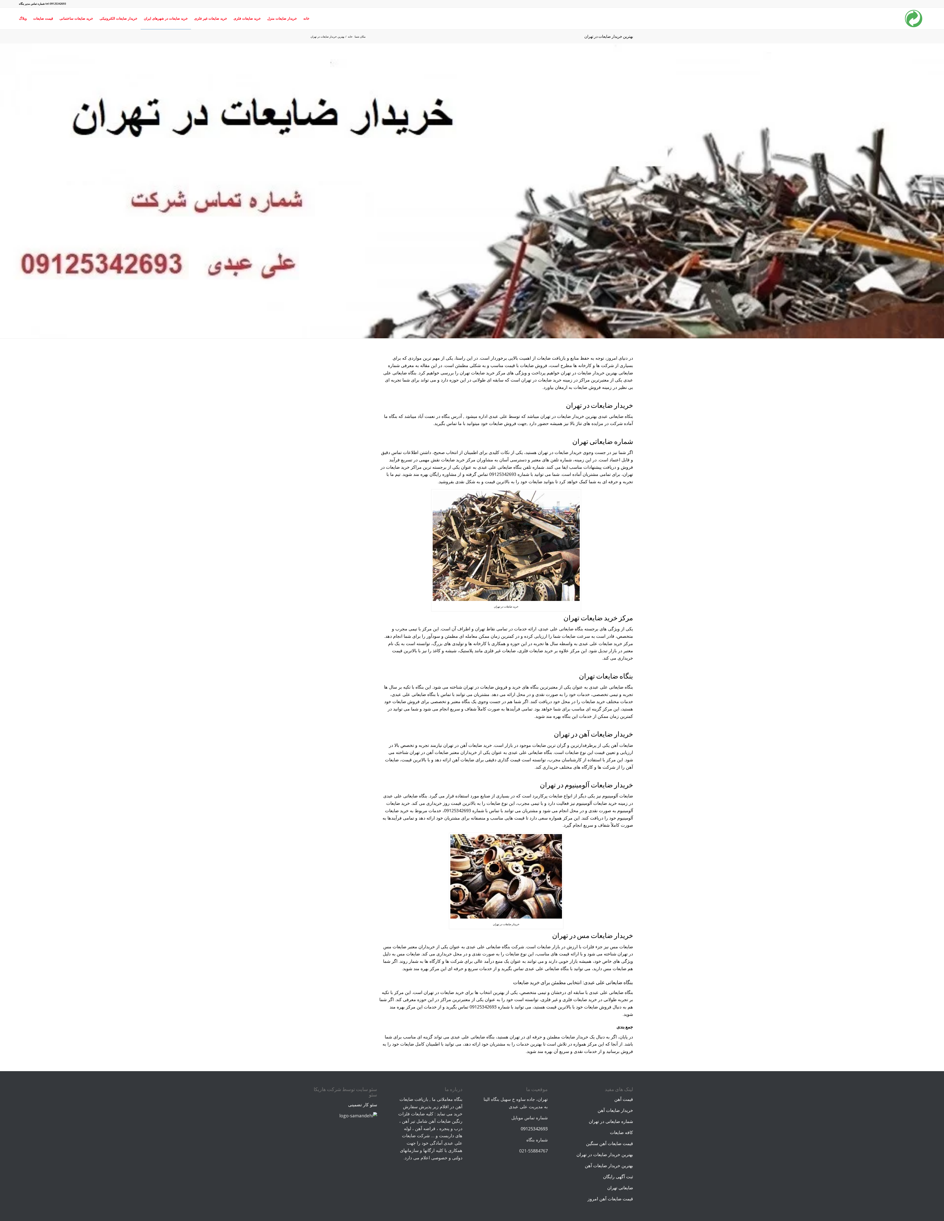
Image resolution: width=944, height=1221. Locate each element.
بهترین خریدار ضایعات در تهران (608, 36)
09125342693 (534, 1129)
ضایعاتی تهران (620, 1188)
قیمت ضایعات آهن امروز (610, 1199)
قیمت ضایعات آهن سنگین (609, 1143)
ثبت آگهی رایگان (618, 1176)
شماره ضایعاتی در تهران (611, 1121)
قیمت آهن (623, 1099)
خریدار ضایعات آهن (615, 1110)
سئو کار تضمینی (362, 1104)
